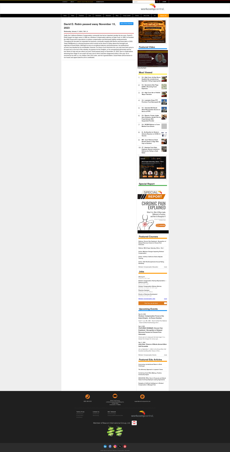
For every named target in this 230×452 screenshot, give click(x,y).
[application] (153, 58)
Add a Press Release (127, 23)
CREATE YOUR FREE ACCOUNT (85, 1)
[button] (153, 58)
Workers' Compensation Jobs (146, 299)
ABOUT (72, 1)
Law (90, 15)
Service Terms (79, 413)
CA (154, 15)
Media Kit (163, 16)
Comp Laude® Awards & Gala (115, 415)
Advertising (96, 415)
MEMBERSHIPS (100, 1)
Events (137, 15)
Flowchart (81, 15)
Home (65, 15)
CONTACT (65, 1)
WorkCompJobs (112, 413)
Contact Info (96, 413)
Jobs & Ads (146, 15)
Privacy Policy (79, 415)
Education (108, 15)
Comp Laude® (126, 15)
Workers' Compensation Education (148, 267)
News (72, 15)
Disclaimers (79, 417)
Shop (117, 15)
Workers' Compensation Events (147, 355)
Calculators (98, 15)
